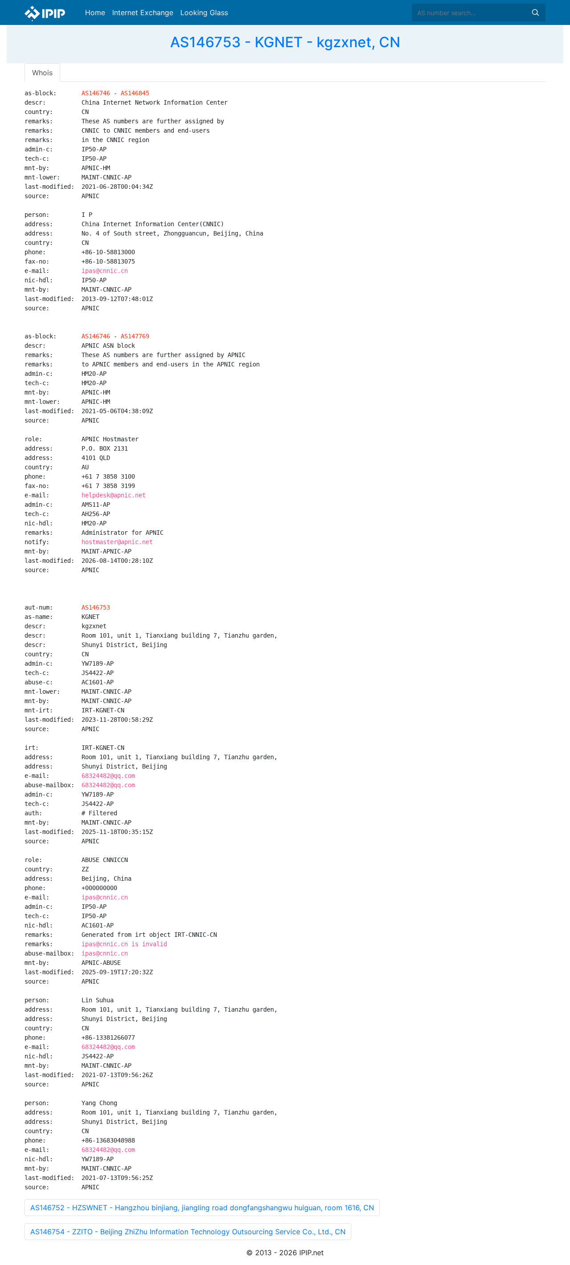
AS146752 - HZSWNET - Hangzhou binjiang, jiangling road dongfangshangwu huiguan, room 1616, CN (202, 1207)
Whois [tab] (42, 72)
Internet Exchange (142, 12)
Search (535, 12)
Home (95, 12)
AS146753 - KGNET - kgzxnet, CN (285, 42)
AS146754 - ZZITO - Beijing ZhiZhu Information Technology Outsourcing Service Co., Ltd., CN (188, 1231)
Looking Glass (204, 12)
